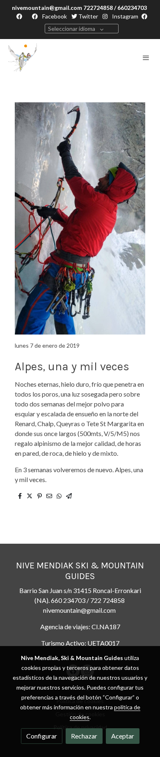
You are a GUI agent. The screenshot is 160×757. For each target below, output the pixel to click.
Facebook (54, 16)
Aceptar (122, 736)
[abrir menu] (146, 57)
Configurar (41, 736)
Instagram (124, 16)
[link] (22, 57)
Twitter (87, 16)
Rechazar (84, 736)
